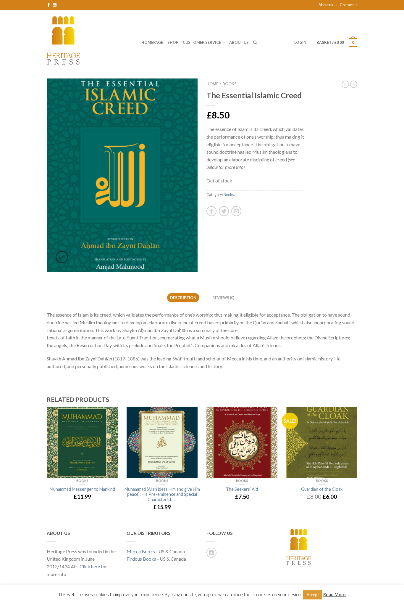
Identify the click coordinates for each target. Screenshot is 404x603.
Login (300, 42)
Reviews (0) (223, 297)
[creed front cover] (122, 175)
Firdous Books (141, 559)
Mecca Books (141, 551)
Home (212, 83)
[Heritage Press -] (89, 39)
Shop (172, 42)
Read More (334, 594)
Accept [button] (313, 594)
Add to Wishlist (183, 93)
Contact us (348, 4)
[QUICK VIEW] (82, 442)
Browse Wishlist (270, 414)
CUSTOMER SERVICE (202, 42)
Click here (90, 566)
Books (229, 83)
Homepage (152, 42)
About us (326, 4)
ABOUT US (239, 42)
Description (183, 297)
